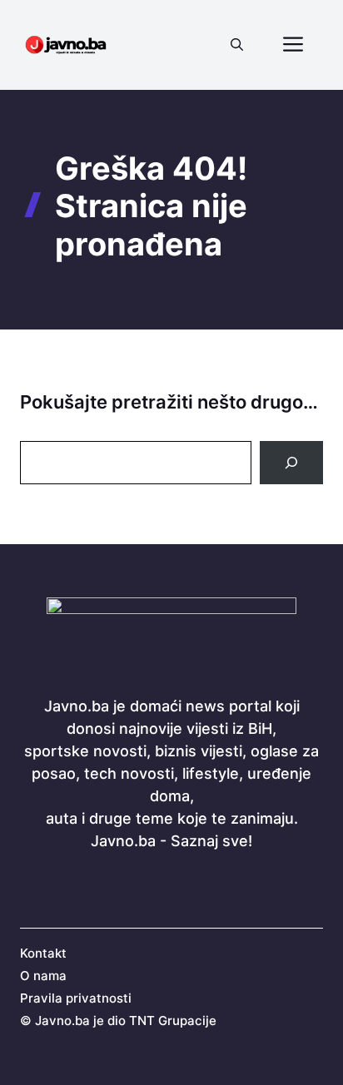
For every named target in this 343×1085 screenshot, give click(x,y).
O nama (43, 975)
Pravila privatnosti (76, 998)
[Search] (291, 462)
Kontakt (43, 953)
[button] (237, 45)
